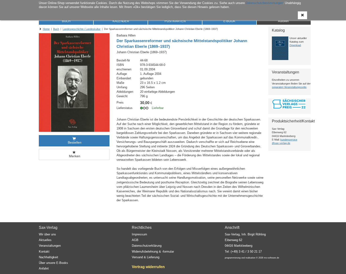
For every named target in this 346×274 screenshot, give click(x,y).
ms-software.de (271, 258)
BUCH (66, 21)
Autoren (283, 21)
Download (295, 45)
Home (46, 29)
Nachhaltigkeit (48, 257)
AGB (135, 240)
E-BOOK (229, 21)
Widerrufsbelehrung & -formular (153, 251)
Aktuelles (45, 240)
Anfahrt (44, 268)
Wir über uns (47, 234)
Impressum (139, 234)
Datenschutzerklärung (146, 245)
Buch (56, 29)
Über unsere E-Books (53, 263)
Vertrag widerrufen (148, 267)
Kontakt (44, 251)
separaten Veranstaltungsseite (289, 87)
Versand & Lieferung (145, 257)
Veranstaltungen (50, 245)
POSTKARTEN (175, 21)
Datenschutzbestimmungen (264, 3)
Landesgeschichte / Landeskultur (82, 29)
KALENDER (121, 21)
